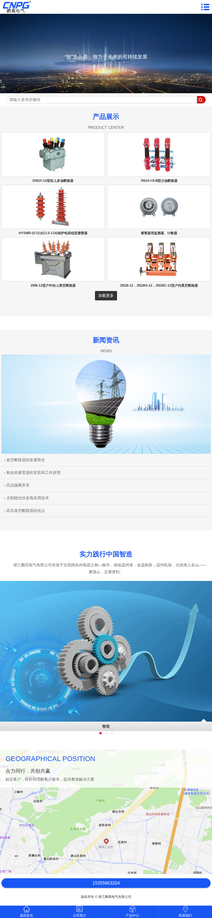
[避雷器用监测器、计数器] (159, 226)
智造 (106, 726)
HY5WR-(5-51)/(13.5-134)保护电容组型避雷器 (53, 233)
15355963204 (106, 883)
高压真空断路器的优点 (25, 510)
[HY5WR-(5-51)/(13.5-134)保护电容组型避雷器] (53, 226)
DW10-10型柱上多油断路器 (53, 181)
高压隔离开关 (17, 485)
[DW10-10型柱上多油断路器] (53, 174)
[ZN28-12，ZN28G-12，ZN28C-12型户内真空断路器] (159, 278)
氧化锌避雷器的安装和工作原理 (32, 472)
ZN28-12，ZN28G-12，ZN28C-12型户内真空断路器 (159, 285)
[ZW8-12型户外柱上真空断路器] (53, 278)
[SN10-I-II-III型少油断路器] (159, 174)
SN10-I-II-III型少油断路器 (159, 181)
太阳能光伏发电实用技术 (27, 498)
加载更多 (106, 295)
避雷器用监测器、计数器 (159, 233)
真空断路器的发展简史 (25, 460)
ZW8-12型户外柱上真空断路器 (53, 285)
